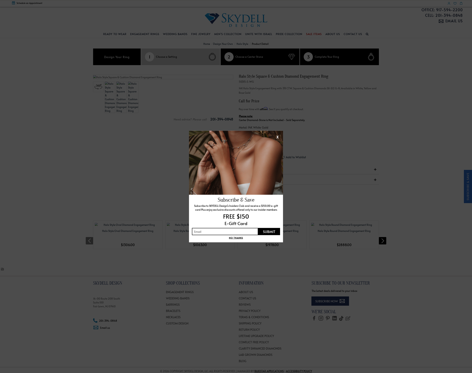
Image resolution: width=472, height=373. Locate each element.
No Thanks (236, 237)
